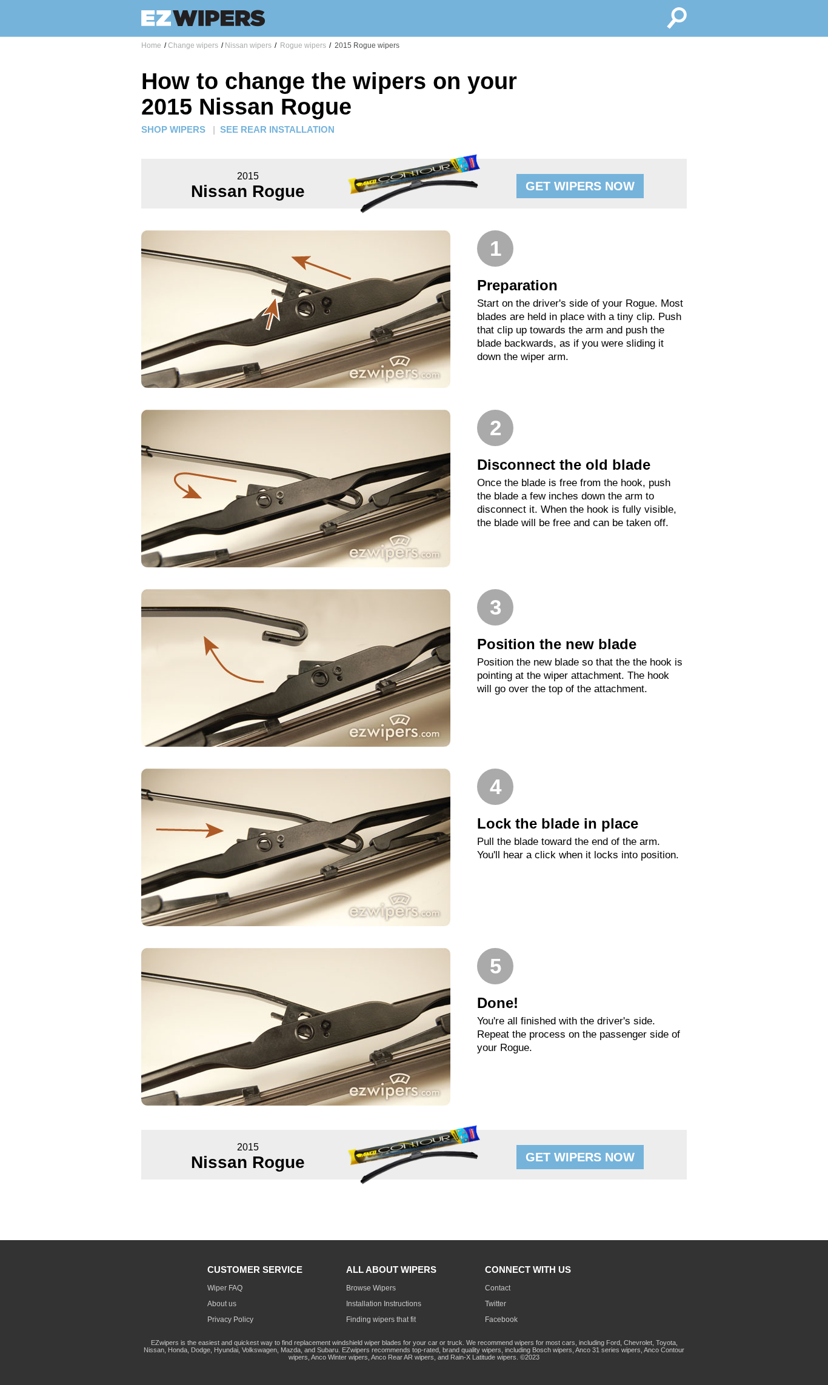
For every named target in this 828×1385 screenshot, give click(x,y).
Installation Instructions (383, 1304)
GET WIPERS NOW (580, 186)
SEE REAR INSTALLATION (277, 129)
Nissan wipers (248, 45)
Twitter (495, 1304)
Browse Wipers (371, 1288)
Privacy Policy (230, 1319)
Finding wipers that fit (381, 1319)
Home (151, 45)
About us (221, 1304)
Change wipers (193, 45)
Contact (497, 1288)
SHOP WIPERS (173, 129)
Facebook (501, 1319)
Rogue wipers (302, 45)
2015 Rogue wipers (366, 45)
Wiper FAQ (224, 1288)
